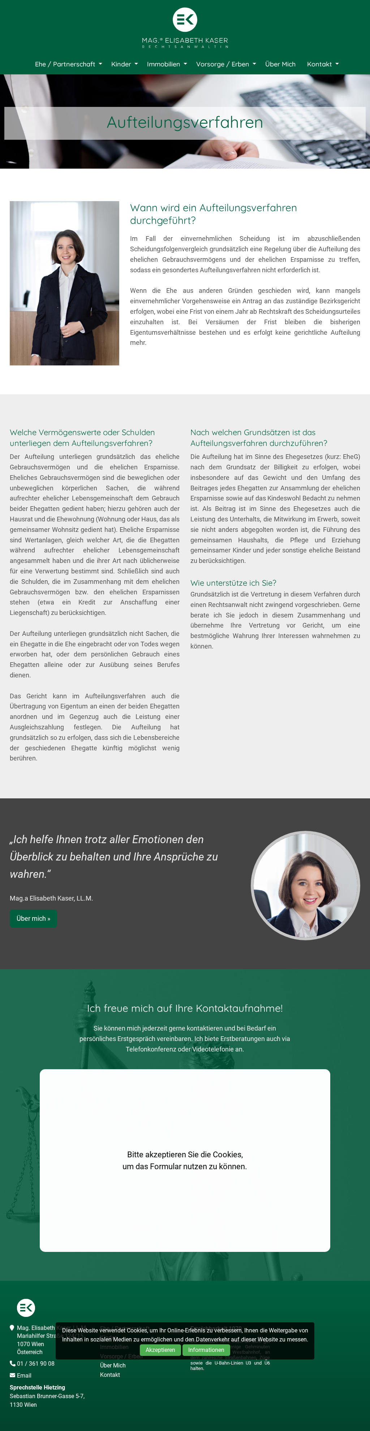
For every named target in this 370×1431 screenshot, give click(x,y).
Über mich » (33, 918)
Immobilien (163, 64)
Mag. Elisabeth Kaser (185, 28)
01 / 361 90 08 (36, 1363)
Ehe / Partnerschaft (65, 64)
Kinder (121, 64)
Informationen (206, 1350)
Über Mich (280, 64)
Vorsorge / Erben (222, 64)
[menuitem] (66, 64)
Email (24, 1375)
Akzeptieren (160, 1350)
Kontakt (319, 64)
